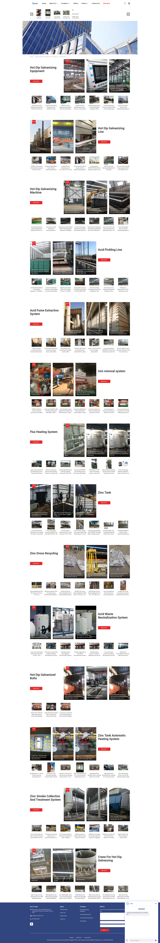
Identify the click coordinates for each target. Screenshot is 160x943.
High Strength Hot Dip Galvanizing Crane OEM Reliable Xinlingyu (37, 896)
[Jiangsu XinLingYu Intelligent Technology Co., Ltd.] (35, 3)
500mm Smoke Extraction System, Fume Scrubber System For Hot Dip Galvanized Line (36, 352)
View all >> (36, 81)
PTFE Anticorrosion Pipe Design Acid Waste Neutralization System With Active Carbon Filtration (51, 655)
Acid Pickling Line (110, 249)
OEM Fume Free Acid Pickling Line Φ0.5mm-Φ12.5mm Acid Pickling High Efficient (40, 271)
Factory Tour (63, 912)
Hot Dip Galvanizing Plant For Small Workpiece (38, 149)
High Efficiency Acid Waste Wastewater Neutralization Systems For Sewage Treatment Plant (63, 635)
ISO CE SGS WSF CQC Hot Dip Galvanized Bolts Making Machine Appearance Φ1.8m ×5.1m (119, 696)
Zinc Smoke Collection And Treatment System (45, 797)
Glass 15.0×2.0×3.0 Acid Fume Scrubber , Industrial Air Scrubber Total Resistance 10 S (94, 352)
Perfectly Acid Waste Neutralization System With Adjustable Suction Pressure (84, 635)
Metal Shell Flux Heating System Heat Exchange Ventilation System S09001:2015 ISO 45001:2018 (108, 473)
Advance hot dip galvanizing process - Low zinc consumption (80, 107)
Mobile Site (78, 937)
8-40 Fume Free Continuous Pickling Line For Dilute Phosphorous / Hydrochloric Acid (62, 271)
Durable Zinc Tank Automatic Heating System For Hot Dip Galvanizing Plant (39, 757)
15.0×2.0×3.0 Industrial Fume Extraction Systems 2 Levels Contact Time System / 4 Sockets (95, 332)
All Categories (83, 921)
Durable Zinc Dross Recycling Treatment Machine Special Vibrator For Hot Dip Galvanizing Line (123, 595)
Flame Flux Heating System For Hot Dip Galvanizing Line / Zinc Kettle (73, 453)
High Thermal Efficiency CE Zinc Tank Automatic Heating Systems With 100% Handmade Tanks (86, 757)
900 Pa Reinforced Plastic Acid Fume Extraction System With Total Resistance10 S (73, 332)
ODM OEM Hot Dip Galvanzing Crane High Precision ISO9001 (80, 896)
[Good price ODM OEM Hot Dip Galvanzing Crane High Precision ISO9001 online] (80, 888)
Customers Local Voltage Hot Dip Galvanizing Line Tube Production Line (63, 150)
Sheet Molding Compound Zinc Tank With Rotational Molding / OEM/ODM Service (39, 514)
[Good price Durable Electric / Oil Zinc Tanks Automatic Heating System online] (37, 767)
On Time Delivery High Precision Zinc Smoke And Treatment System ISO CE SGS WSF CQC (96, 818)
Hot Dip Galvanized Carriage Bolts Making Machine (95, 696)
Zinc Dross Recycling (44, 553)
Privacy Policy (87, 937)
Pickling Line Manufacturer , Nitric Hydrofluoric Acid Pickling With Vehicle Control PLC (123, 291)
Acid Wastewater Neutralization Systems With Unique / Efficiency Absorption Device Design (65, 655)
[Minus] (156, 904)
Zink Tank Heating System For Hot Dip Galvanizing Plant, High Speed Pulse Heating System (123, 777)
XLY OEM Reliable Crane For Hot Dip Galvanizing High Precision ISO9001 (65, 896)
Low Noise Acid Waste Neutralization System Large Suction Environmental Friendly (39, 635)
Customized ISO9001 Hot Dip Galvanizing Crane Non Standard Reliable (62, 878)
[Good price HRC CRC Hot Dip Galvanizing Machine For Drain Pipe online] (109, 160)
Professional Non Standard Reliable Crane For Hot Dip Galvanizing (38, 878)
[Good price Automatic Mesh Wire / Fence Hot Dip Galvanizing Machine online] (51, 160)
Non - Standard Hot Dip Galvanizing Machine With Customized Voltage (94, 210)
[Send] (155, 940)
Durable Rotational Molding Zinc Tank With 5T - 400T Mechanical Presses (85, 514)
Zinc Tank (104, 492)
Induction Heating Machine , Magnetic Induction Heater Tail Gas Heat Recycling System (123, 473)
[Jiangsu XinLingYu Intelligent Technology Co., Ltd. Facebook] (31, 924)
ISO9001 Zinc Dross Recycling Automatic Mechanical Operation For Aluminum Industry (74, 575)
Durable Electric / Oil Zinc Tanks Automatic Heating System (36, 775)
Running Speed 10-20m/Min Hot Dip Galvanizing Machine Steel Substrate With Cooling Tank (118, 210)
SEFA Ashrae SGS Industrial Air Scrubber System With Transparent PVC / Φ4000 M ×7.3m (65, 352)
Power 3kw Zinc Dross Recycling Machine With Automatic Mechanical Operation (119, 575)
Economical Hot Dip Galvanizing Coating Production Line (118, 89)
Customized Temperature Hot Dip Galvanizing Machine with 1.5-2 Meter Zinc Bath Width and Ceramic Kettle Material (74, 210)
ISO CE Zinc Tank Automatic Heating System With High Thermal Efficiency (61, 757)
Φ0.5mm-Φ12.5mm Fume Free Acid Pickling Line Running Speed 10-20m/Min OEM (85, 271)
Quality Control (63, 915)
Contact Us (62, 919)
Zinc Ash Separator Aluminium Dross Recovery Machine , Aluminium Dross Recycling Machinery (108, 595)
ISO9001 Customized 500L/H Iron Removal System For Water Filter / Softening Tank (40, 393)
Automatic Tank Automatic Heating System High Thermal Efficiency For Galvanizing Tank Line (51, 777)
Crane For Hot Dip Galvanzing (110, 858)
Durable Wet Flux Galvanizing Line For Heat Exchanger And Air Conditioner (96, 453)
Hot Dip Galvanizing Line (85, 914)
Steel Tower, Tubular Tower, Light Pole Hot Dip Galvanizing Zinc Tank (79, 532)
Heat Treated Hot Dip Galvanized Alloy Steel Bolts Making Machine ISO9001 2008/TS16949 (74, 696)
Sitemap (71, 937)
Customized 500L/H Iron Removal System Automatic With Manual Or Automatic (63, 393)
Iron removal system (111, 371)
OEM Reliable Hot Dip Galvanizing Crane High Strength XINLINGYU (51, 896)
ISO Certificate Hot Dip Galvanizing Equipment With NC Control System (97, 89)
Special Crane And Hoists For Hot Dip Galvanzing (85, 878)
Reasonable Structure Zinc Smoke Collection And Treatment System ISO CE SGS (74, 818)
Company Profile (63, 909)
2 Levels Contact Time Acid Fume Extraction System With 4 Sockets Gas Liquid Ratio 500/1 (119, 332)
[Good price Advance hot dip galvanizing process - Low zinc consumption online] (80, 99)
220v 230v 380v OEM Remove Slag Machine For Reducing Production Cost (97, 575)
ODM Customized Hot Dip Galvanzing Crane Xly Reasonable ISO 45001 (94, 896)
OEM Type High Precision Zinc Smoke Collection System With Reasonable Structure (118, 818)
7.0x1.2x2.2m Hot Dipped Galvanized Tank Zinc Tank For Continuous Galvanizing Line (85, 150)
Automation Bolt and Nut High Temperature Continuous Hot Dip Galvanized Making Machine (51, 716)
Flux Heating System (44, 432)
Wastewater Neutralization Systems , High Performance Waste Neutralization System (123, 655)
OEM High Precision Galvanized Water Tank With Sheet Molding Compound (62, 514)
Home (31, 56)
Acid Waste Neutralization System (113, 615)
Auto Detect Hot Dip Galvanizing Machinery (73, 89)
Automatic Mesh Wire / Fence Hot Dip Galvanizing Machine (51, 168)
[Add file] (127, 940)
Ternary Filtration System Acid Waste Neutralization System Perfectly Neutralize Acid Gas (108, 655)
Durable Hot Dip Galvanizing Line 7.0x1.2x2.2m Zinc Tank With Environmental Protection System (65, 170)
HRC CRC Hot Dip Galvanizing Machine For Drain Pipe (108, 168)
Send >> (104, 930)
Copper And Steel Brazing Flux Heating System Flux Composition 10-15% (119, 453)
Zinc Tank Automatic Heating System (112, 737)
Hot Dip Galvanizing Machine (86, 917)
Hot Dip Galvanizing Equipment (43, 69)
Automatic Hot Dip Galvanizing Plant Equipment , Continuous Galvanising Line (51, 230)
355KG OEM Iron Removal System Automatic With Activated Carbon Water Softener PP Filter (86, 393)
